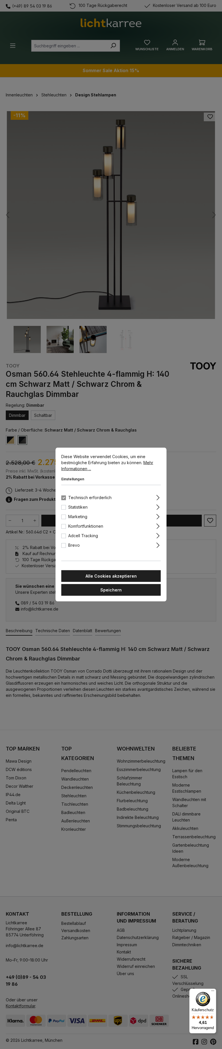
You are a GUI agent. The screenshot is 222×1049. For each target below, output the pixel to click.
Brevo (74, 545)
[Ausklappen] (158, 496)
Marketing (77, 516)
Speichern (111, 589)
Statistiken (78, 507)
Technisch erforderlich (90, 497)
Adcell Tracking (83, 535)
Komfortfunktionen (85, 526)
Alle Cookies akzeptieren (111, 576)
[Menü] (212, 992)
